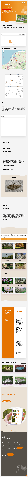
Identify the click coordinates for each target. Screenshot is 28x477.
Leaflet (25, 69)
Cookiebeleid (13, 242)
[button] (3, 50)
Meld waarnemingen (10, 454)
